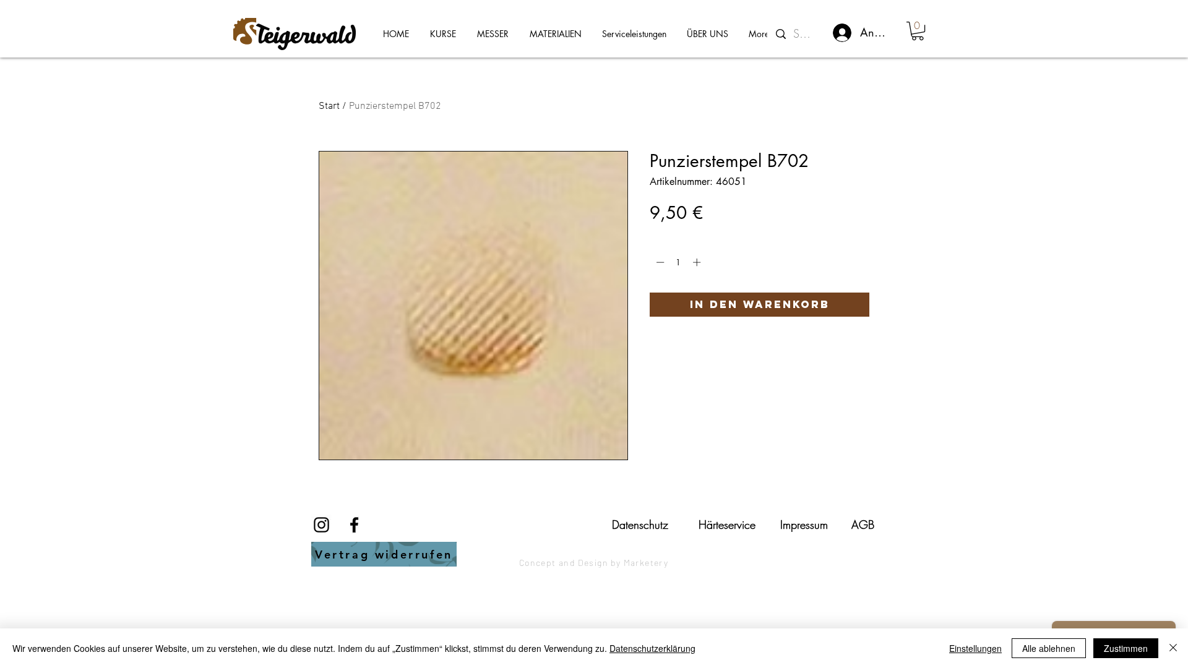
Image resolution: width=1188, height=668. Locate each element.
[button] (917, 31)
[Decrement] (659, 262)
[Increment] (698, 262)
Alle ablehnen (1048, 648)
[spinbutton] (678, 262)
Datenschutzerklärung (652, 648)
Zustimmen (1126, 648)
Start (329, 106)
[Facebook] (354, 525)
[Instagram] (321, 525)
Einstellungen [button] (975, 648)
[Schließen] (1173, 648)
